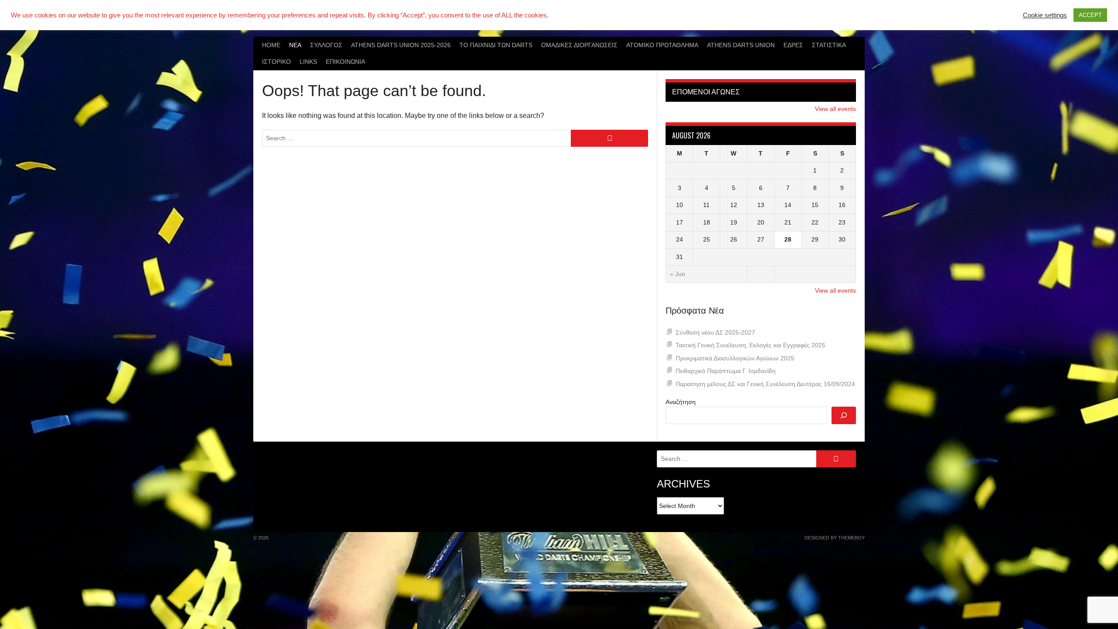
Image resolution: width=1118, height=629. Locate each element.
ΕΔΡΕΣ (793, 44)
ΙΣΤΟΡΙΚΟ (276, 61)
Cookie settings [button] (1045, 15)
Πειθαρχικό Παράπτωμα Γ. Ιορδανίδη (726, 370)
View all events (835, 108)
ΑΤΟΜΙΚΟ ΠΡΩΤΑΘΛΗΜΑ (662, 44)
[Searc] (844, 415)
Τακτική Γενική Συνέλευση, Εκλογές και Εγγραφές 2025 (750, 345)
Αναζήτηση (681, 401)
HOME (271, 44)
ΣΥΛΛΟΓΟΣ (326, 44)
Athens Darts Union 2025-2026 (401, 44)
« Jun (677, 273)
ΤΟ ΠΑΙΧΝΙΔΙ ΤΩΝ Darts (495, 44)
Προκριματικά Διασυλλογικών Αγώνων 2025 (735, 358)
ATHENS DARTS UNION (741, 44)
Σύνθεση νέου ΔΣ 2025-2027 (715, 332)
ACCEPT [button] (1090, 15)
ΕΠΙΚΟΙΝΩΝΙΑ (345, 61)
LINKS (308, 61)
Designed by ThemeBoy (834, 537)
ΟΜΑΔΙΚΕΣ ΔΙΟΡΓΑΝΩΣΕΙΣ (579, 44)
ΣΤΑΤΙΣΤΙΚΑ (829, 44)
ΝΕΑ (295, 44)
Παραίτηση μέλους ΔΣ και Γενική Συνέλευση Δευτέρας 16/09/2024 (765, 383)
